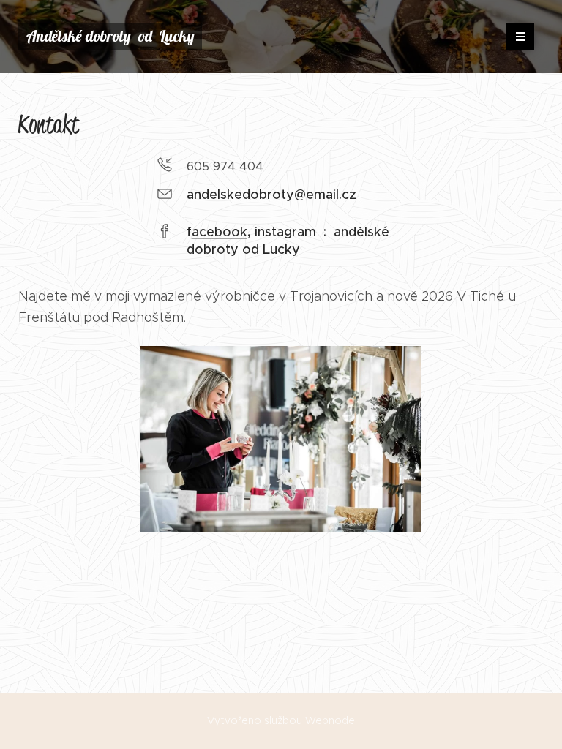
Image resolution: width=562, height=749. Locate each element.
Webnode (330, 720)
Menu (520, 36)
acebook (219, 232)
